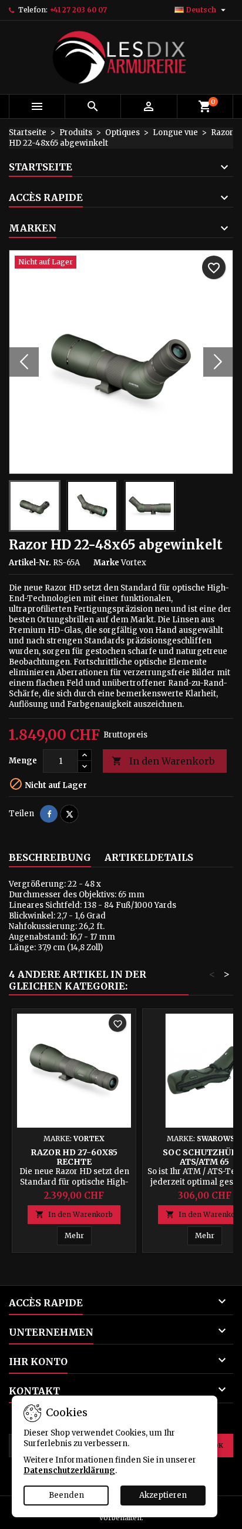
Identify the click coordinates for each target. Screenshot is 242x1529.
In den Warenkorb (163, 761)
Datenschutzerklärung (69, 1471)
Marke (106, 563)
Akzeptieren (163, 1495)
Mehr (78, 1235)
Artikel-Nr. (30, 563)
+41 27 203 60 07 (78, 9)
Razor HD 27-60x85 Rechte (74, 1157)
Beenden (66, 1495)
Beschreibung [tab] (50, 857)
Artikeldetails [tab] (149, 857)
